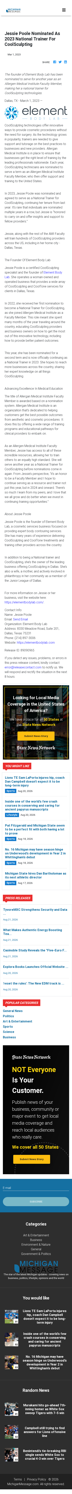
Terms (18, 1479)
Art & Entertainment (36, 1235)
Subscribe (36, 1201)
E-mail (7, 1188)
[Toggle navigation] (64, 10)
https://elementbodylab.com (36, 642)
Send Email (20, 619)
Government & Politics (36, 1254)
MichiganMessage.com (23, 1484)
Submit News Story (36, 736)
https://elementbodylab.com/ (24, 602)
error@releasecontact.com (23, 667)
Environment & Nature (36, 1244)
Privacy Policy (36, 1479)
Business (36, 1240)
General (36, 1249)
